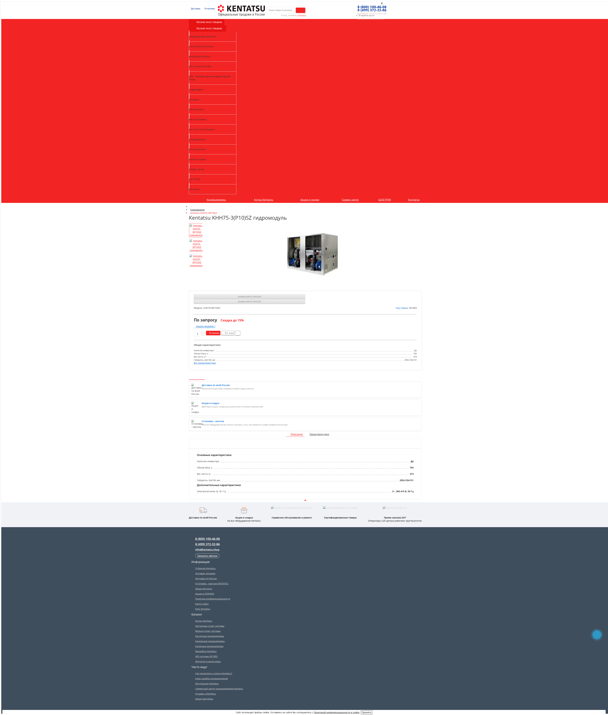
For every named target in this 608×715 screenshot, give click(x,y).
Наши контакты (203, 588)
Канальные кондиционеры (210, 641)
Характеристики (319, 434)
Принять (366, 712)
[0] (356, 7)
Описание (297, 434)
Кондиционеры (216, 199)
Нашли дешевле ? (205, 326)
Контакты (414, 199)
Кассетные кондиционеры (209, 636)
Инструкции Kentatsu (207, 683)
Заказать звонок (207, 555)
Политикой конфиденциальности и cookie (336, 712)
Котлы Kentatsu (264, 199)
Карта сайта (202, 603)
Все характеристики (205, 362)
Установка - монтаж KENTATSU (211, 583)
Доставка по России (206, 578)
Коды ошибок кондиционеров (211, 678)
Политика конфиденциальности (212, 598)
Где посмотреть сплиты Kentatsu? (213, 673)
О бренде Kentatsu (205, 568)
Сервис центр (350, 199)
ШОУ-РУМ (384, 199)
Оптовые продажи (205, 573)
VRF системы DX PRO (206, 656)
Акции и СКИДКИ (204, 593)
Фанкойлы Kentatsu (206, 651)
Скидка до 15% (232, 320)
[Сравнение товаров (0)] (350, 7)
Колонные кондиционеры (209, 646)
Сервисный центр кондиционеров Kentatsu (219, 688)
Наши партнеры (204, 698)
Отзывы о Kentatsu (205, 693)
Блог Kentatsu (202, 608)
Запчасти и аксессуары (208, 661)
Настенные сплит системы (209, 625)
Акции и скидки (309, 199)
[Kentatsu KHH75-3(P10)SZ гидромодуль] (312, 254)
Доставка (195, 8)
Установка (209, 8)
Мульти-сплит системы (208, 631)
